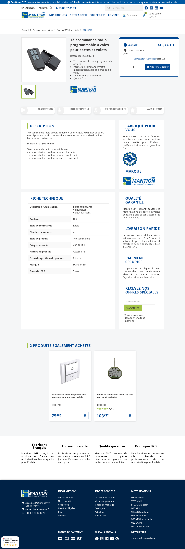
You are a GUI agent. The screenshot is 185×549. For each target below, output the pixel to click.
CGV (60, 511)
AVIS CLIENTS (154, 109)
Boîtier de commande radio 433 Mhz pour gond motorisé (115, 395)
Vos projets (63, 504)
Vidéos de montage (104, 504)
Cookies (62, 515)
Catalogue (28, 7)
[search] (108, 7)
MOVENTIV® (137, 497)
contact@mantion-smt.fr (37, 509)
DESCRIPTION (45, 109)
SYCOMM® (136, 501)
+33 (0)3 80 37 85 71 (35, 512)
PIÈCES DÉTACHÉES (115, 109)
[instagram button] (161, 8)
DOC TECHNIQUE (79, 109)
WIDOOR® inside (140, 526)
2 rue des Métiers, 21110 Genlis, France (37, 504)
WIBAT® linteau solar (142, 519)
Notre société (64, 501)
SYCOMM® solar (139, 504)
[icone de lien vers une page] (61, 538)
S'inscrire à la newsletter (143, 538)
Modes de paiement (104, 501)
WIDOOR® (136, 522)
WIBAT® (135, 508)
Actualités (45, 7)
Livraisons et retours (105, 497)
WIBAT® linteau (139, 515)
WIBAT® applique (140, 511)
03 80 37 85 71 (67, 7)
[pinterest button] (156, 8)
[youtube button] (151, 8)
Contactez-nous (65, 497)
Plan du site (100, 515)
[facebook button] (146, 8)
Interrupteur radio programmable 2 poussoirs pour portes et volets (69, 395)
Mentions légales (66, 508)
